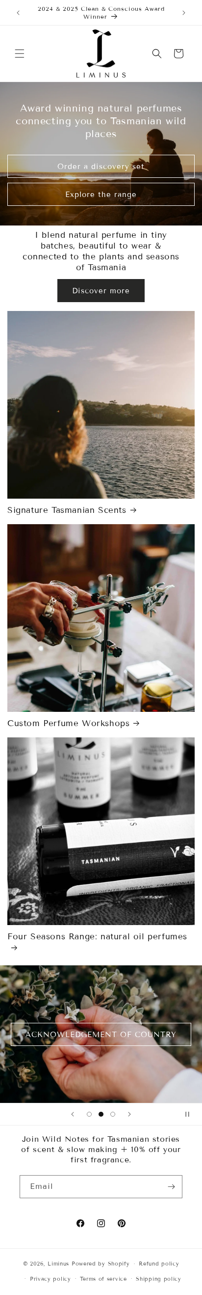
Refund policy (159, 1263)
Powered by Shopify (101, 1263)
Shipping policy (158, 1278)
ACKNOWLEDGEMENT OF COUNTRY (101, 1034)
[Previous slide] (72, 1114)
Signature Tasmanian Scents (66, 510)
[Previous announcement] (18, 13)
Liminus (58, 1263)
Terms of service (103, 1278)
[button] (19, 53)
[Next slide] (129, 1114)
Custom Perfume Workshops (68, 723)
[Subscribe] (171, 1186)
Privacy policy (50, 1278)
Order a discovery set (101, 166)
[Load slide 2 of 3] (101, 1114)
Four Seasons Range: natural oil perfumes (97, 936)
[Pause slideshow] (191, 1114)
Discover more (101, 290)
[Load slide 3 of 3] (113, 1114)
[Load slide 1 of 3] (89, 1114)
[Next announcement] (184, 13)
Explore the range (101, 194)
